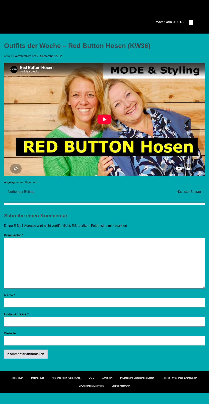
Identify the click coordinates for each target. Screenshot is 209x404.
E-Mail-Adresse (16, 314)
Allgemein (30, 182)
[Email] (110, 5)
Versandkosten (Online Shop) (66, 378)
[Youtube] (98, 5)
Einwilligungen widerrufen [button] (91, 386)
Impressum (17, 378)
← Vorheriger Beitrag (19, 191)
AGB (91, 378)
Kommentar (13, 235)
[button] (197, 22)
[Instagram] (104, 5)
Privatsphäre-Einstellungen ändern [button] (137, 378)
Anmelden (107, 378)
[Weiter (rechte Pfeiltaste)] (4, 402)
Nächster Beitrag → (191, 191)
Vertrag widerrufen (121, 386)
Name (9, 295)
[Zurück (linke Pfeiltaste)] (1, 402)
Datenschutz (37, 378)
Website (10, 333)
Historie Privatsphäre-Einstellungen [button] (179, 378)
